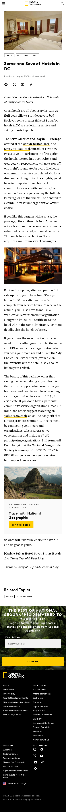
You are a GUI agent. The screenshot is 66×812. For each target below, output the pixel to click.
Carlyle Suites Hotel (36, 144)
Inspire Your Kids (40, 706)
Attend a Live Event (41, 693)
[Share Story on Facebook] (6, 84)
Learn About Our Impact (43, 723)
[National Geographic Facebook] (41, 749)
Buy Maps (37, 702)
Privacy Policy (9, 693)
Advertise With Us (41, 739)
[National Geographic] (33, 3)
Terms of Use (8, 689)
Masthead (37, 731)
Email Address (12, 637)
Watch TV (37, 719)
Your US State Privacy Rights (15, 698)
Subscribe (7, 749)
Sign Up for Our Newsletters (15, 770)
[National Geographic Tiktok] (42, 762)
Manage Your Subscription (14, 762)
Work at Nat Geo (10, 766)
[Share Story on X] (14, 84)
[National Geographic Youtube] (41, 755)
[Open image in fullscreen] (58, 251)
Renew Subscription (11, 758)
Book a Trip (38, 698)
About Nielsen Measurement (15, 710)
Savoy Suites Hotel (17, 149)
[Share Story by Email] (23, 84)
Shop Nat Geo (39, 710)
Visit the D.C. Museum (42, 714)
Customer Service (11, 754)
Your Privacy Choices (12, 714)
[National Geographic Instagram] (34, 749)
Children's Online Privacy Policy (16, 702)
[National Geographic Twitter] (34, 755)
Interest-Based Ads (11, 706)
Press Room (38, 735)
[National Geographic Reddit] (35, 768)
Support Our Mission (42, 727)
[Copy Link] (31, 84)
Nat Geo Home (39, 689)
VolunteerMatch (15, 416)
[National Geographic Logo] (13, 677)
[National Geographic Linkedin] (35, 762)
